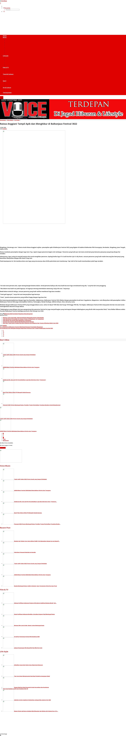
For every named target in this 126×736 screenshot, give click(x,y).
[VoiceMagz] (3, 1)
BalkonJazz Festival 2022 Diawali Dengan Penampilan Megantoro (21, 327)
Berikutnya (6, 440)
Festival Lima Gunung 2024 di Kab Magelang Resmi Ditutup (18, 321)
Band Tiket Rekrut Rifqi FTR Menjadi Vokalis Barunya (17, 392)
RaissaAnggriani (28, 313)
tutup (2, 96)
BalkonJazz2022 (8, 313)
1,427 (4, 439)
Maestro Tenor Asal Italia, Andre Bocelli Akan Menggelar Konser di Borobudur (23, 317)
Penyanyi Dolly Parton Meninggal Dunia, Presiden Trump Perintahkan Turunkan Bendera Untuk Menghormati (31, 405)
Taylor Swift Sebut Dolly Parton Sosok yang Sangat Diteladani (19, 354)
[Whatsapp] (3, 336)
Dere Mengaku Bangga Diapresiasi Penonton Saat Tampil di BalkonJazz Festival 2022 (26, 328)
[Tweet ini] (3, 332)
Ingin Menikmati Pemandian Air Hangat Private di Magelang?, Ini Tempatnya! (23, 319)
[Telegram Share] (3, 335)
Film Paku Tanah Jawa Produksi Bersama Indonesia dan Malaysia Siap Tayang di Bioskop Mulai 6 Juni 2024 (30, 323)
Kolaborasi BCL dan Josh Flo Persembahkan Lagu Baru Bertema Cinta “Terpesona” (24, 380)
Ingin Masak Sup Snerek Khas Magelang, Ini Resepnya (17, 320)
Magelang (21, 313)
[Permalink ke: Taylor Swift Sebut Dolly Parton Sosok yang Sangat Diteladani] (8, 353)
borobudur (15, 313)
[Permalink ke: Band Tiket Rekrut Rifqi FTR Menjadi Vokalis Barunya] (8, 391)
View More (3, 447)
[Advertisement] (63, 23)
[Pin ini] (3, 333)
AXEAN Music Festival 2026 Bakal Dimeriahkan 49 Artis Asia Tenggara (21, 367)
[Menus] (0, 2)
